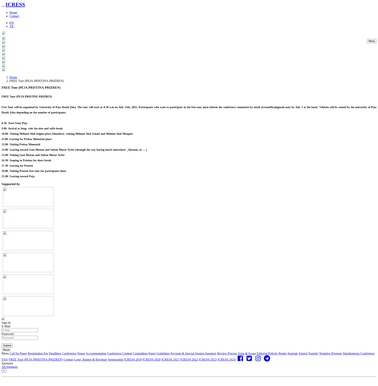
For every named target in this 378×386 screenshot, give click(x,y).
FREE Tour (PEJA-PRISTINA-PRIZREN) (36, 359)
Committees (140, 353)
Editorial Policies (267, 353)
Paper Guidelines (159, 353)
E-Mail (6, 326)
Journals (292, 353)
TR (11, 26)
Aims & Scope (247, 353)
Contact (14, 16)
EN (12, 22)
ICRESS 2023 (208, 359)
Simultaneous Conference (359, 353)
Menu (372, 41)
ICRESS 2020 (152, 359)
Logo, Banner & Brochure (90, 359)
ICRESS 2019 (133, 359)
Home (13, 12)
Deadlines (55, 353)
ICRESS (15, 4)
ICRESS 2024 (226, 359)
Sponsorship (115, 359)
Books (283, 353)
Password (8, 334)
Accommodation (96, 353)
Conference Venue (73, 353)
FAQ (5, 359)
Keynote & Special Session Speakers (193, 353)
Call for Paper (18, 353)
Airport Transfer (308, 353)
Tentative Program (330, 353)
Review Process (227, 353)
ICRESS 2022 (189, 359)
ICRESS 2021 (170, 359)
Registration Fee (38, 353)
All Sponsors (10, 366)
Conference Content (119, 353)
